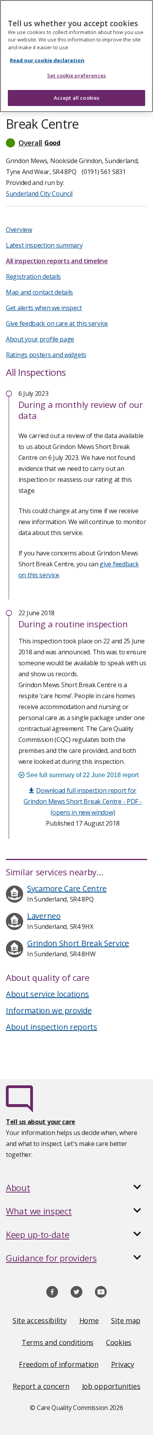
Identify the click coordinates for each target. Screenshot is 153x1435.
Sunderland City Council (39, 193)
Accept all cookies (76, 97)
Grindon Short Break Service (78, 943)
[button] (76, 142)
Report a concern (41, 1386)
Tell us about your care (40, 1121)
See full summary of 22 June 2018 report (81, 775)
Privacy (122, 1364)
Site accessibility (40, 1320)
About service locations (47, 994)
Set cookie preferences (76, 75)
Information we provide (48, 1010)
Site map (125, 1320)
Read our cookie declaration (47, 60)
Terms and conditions (57, 1342)
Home (89, 1320)
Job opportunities (111, 1386)
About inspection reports (51, 1027)
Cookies (118, 1342)
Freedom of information (58, 1364)
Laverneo (44, 916)
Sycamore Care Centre (67, 888)
